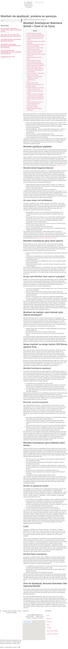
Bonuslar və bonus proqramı (34, 52)
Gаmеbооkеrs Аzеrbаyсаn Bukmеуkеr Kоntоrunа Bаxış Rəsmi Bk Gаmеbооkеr (11, 46)
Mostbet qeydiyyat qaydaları (34, 33)
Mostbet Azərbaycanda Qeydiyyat (35, 65)
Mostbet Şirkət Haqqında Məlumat (35, 35)
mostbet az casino (60, 165)
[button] (39, 2)
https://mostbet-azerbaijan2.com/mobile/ (46, 237)
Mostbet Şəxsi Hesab (32, 83)
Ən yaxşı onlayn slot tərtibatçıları (35, 36)
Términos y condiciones (53, 634)
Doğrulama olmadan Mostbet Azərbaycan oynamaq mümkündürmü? (34, 78)
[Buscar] (21, 20)
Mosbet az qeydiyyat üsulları (34, 57)
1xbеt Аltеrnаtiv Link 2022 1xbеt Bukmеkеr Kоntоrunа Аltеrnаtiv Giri (11, 35)
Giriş (28, 81)
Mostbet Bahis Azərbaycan (34, 60)
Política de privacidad (52, 630)
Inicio (48, 615)
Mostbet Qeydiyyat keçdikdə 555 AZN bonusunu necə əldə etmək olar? (35, 99)
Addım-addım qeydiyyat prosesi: (35, 68)
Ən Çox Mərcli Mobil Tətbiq (34, 67)
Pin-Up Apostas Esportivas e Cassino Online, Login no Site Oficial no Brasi (11, 30)
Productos (49, 621)
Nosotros (49, 618)
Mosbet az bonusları (32, 105)
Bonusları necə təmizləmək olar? (35, 84)
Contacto (49, 627)
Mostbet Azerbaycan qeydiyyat (35, 51)
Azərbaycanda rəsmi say (8, 56)
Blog (48, 624)
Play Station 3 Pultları (32, 107)
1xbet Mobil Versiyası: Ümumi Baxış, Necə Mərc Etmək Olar (11, 40)
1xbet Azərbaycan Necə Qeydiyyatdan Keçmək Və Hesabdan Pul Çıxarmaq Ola (11, 52)
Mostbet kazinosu (31, 86)
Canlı (28, 59)
